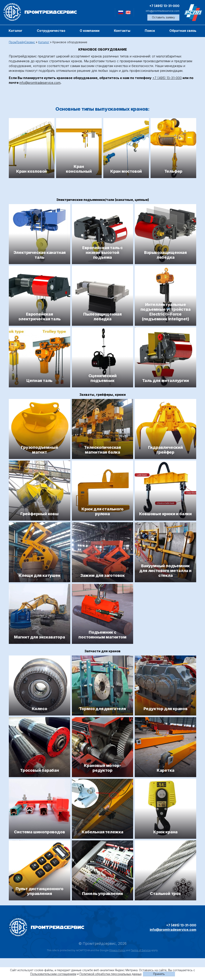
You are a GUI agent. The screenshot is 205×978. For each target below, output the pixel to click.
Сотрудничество (51, 31)
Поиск (150, 31)
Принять (159, 974)
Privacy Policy (117, 950)
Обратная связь (182, 31)
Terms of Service (141, 950)
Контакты (122, 31)
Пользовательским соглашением (53, 974)
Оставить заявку (163, 17)
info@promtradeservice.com (162, 10)
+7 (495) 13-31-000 (164, 6)
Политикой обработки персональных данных (110, 974)
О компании (89, 31)
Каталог (15, 31)
